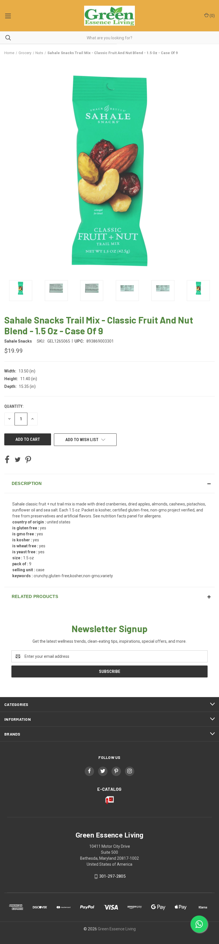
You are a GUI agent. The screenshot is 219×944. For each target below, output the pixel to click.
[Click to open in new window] (20, 290)
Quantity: (13, 406)
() (212, 15)
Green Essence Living (117, 929)
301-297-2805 (112, 876)
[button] (109, 483)
